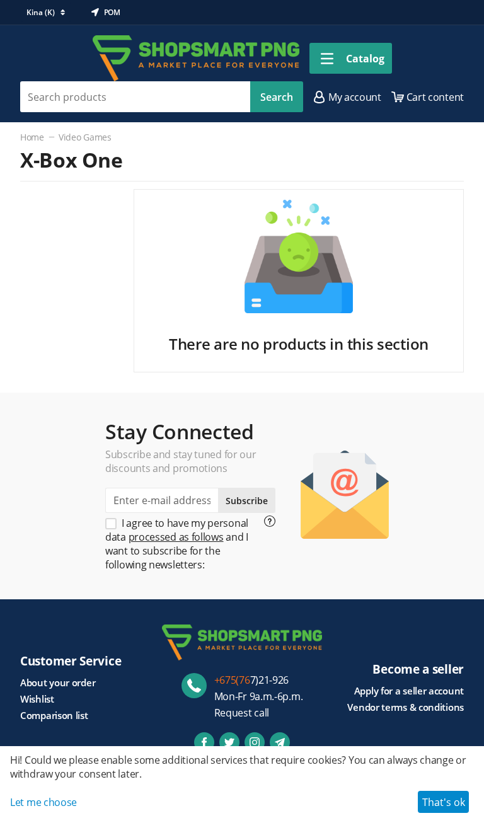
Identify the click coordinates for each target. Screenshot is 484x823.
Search (276, 97)
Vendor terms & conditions (405, 707)
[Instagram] (255, 742)
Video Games (85, 137)
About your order (57, 682)
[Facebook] (204, 742)
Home (32, 137)
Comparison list (54, 715)
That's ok (443, 802)
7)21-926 (251, 680)
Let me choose (43, 802)
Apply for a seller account (409, 690)
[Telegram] (280, 742)
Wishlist (37, 699)
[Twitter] (229, 742)
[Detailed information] (269, 521)
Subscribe (247, 501)
